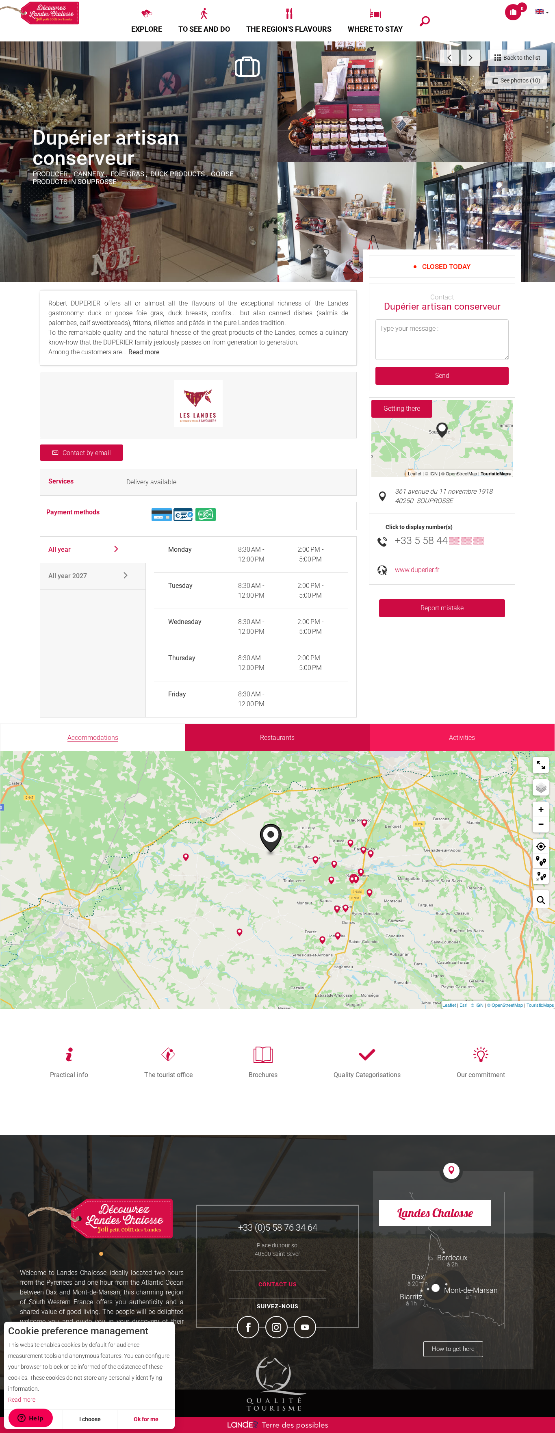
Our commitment (481, 1074)
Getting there (402, 408)
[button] (146, 20)
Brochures (263, 1074)
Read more (21, 1399)
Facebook (249, 1328)
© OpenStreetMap (505, 1005)
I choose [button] (90, 1419)
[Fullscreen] (540, 765)
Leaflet (449, 1005)
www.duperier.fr (417, 570)
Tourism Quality (276, 1383)
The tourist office (168, 1074)
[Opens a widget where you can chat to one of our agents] (30, 1419)
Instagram (277, 1328)
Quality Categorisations (367, 1074)
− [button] (541, 824)
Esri (463, 1005)
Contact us (277, 1284)
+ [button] (541, 809)
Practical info (69, 1074)
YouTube (306, 1328)
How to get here (453, 1349)
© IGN (477, 1005)
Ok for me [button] (146, 1419)
